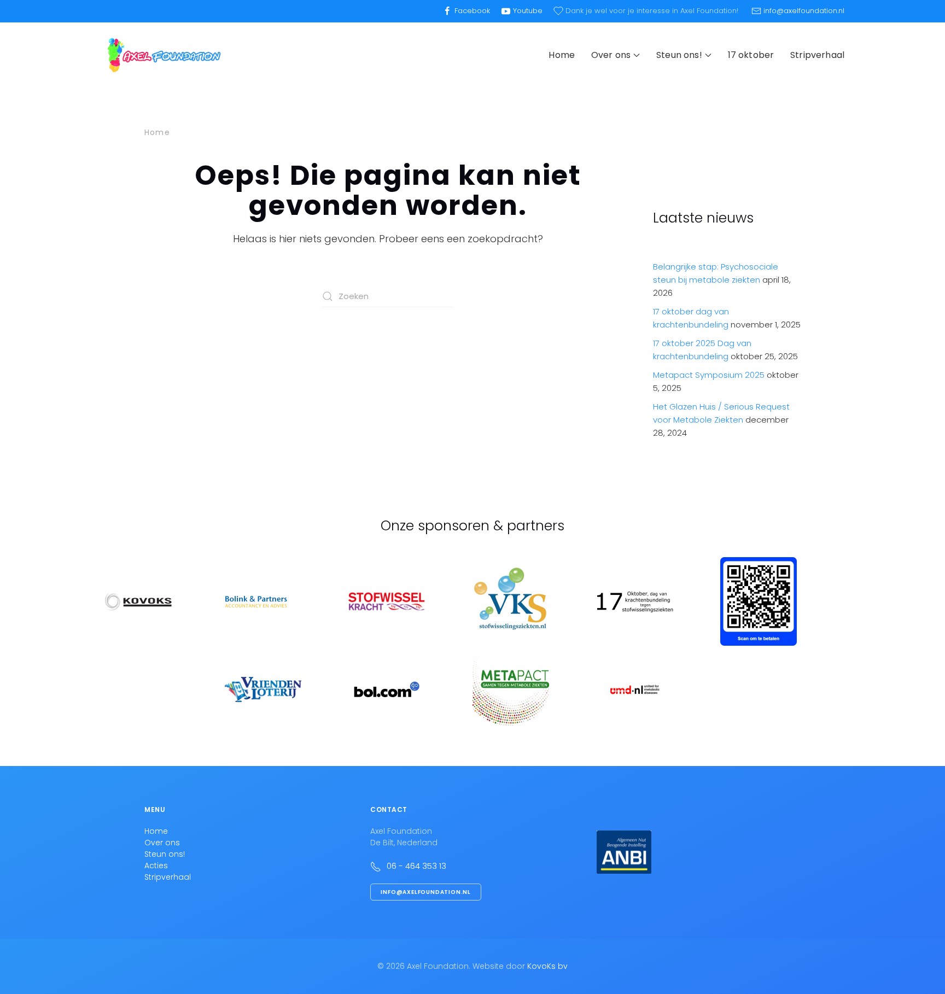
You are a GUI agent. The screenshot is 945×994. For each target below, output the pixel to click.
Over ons (162, 842)
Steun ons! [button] (679, 55)
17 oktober (751, 55)
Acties (156, 865)
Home (562, 55)
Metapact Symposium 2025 (709, 375)
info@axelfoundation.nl (426, 892)
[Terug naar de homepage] (163, 55)
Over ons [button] (611, 55)
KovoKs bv (547, 966)
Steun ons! (164, 854)
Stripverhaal (817, 55)
